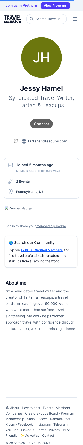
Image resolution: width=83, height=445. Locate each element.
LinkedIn (27, 430)
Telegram (60, 424)
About (14, 408)
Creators (31, 413)
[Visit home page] (13, 19)
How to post (31, 408)
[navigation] (74, 19)
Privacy (54, 430)
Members (63, 408)
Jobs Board (49, 413)
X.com (10, 424)
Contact (48, 435)
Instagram (43, 424)
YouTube (12, 430)
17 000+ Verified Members (42, 250)
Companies (14, 413)
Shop (31, 419)
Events (48, 408)
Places (42, 419)
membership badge (51, 226)
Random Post (60, 419)
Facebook (25, 424)
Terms (41, 430)
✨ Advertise (29, 435)
